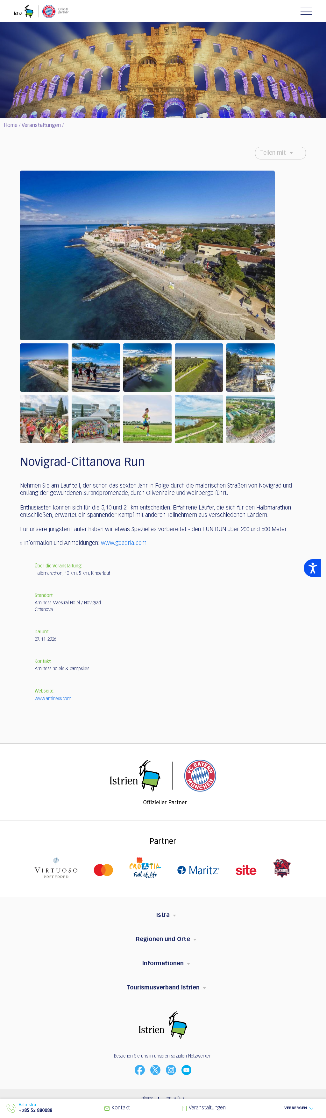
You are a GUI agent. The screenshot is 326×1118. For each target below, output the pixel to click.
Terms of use (174, 1098)
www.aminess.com (53, 699)
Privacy (147, 1098)
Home (11, 125)
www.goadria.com (123, 543)
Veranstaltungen (41, 125)
